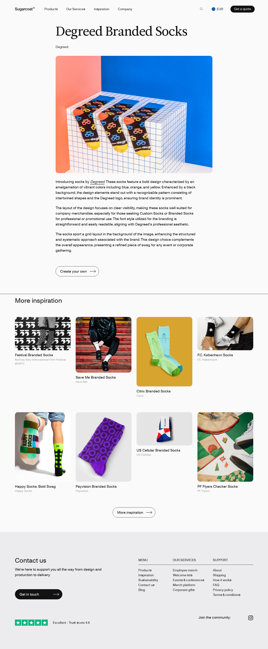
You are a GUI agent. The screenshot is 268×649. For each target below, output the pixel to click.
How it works (222, 580)
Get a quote (242, 9)
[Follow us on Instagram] (250, 617)
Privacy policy (223, 590)
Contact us (146, 585)
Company (125, 9)
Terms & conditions (226, 595)
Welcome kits (182, 575)
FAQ (216, 585)
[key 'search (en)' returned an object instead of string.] (201, 9)
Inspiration (101, 9)
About (217, 570)
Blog (141, 590)
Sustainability (148, 580)
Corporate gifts (184, 590)
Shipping (219, 575)
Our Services (75, 9)
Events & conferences (188, 580)
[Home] (25, 9)
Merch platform (184, 585)
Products (51, 9)
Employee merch (185, 570)
